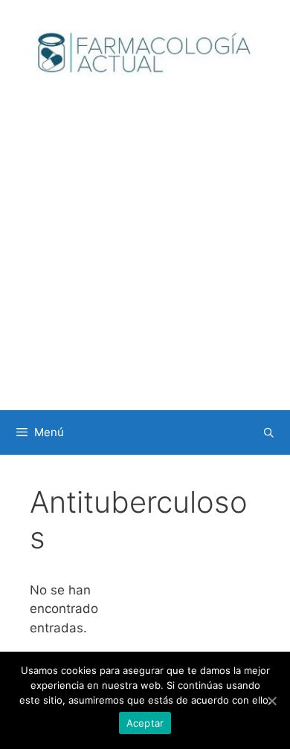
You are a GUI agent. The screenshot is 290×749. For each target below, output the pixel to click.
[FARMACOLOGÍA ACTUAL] (145, 52)
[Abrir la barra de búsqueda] (269, 432)
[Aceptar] (271, 700)
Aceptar (145, 723)
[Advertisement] (145, 258)
